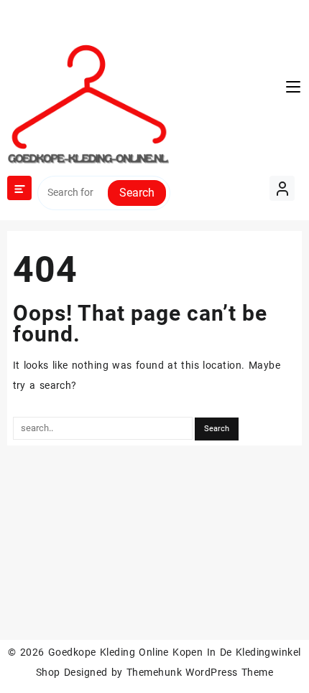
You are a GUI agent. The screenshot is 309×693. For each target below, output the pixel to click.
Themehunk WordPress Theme (199, 672)
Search (136, 192)
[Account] (282, 188)
